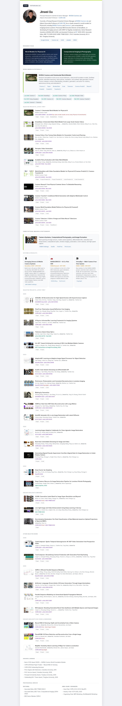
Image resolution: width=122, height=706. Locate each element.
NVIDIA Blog (54, 281)
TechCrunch (62, 281)
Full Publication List (35, 5)
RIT (77, 32)
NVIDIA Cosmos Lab (75, 16)
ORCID (75, 40)
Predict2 (42, 89)
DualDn (53, 246)
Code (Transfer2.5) (79, 179)
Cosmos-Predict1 (79, 86)
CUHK (62, 40)
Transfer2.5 (57, 89)
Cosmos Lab (55, 40)
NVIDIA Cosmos (57, 25)
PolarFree (59, 246)
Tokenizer (70, 86)
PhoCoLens (68, 246)
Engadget (79, 281)
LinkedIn (68, 40)
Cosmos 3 (68, 25)
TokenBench (53, 225)
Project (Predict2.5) (45, 179)
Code (63, 86)
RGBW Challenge (44, 246)
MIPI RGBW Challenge (30, 284)
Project (42, 117)
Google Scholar (45, 40)
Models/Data (56, 86)
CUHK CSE (62, 18)
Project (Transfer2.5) (57, 179)
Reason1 (89, 86)
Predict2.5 (49, 89)
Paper (49, 86)
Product (60, 117)
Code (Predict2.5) (68, 179)
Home (25, 5)
